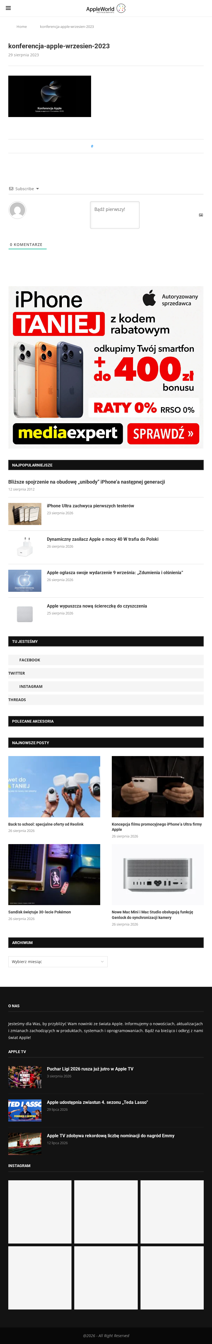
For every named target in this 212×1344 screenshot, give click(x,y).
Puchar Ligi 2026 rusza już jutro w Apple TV (90, 1069)
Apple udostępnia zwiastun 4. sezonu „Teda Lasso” (97, 1102)
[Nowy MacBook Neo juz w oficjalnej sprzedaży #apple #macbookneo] (172, 1212)
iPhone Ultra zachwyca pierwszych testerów (90, 505)
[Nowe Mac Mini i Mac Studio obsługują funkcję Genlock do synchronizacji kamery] (158, 874)
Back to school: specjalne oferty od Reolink (45, 824)
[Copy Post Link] (109, 146)
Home (22, 26)
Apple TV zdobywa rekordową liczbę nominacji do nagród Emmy (110, 1135)
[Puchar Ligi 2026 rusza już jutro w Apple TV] (24, 1077)
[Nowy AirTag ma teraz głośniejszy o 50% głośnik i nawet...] (172, 1278)
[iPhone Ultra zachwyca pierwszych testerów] (24, 514)
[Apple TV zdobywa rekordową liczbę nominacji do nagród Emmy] (24, 1144)
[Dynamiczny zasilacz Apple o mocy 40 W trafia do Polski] (24, 547)
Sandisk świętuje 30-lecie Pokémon (39, 912)
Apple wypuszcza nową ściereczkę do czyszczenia (97, 606)
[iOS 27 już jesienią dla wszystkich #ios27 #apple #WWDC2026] (106, 1212)
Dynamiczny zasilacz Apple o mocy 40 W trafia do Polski (102, 539)
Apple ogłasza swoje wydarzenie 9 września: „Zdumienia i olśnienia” (115, 572)
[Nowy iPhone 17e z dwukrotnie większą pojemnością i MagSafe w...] (106, 1278)
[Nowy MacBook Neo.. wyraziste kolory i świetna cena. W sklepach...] (40, 1278)
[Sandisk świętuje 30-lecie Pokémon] (54, 874)
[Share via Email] (117, 146)
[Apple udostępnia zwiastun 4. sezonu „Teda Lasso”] (24, 1110)
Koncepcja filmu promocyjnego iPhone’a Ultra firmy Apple (157, 827)
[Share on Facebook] (102, 146)
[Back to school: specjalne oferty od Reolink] (54, 786)
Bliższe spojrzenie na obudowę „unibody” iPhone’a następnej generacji (86, 482)
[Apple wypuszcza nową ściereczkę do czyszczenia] (24, 614)
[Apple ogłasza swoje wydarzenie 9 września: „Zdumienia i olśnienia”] (24, 581)
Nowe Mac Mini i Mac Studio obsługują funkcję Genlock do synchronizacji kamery (152, 915)
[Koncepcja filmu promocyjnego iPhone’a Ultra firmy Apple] (158, 786)
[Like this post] (95, 146)
